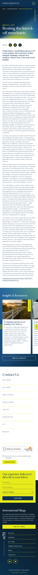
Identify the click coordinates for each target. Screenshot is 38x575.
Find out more (19, 526)
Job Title (6, 409)
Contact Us (11, 554)
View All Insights (19, 358)
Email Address (8, 395)
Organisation (7, 417)
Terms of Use (23, 572)
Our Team (11, 542)
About (10, 550)
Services (11, 533)
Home (3, 8)
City (4, 424)
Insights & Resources (12, 8)
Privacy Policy (14, 572)
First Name (6, 380)
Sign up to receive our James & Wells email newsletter (18, 457)
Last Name (6, 387)
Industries (11, 537)
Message (5, 432)
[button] (36, 326)
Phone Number (8, 402)
